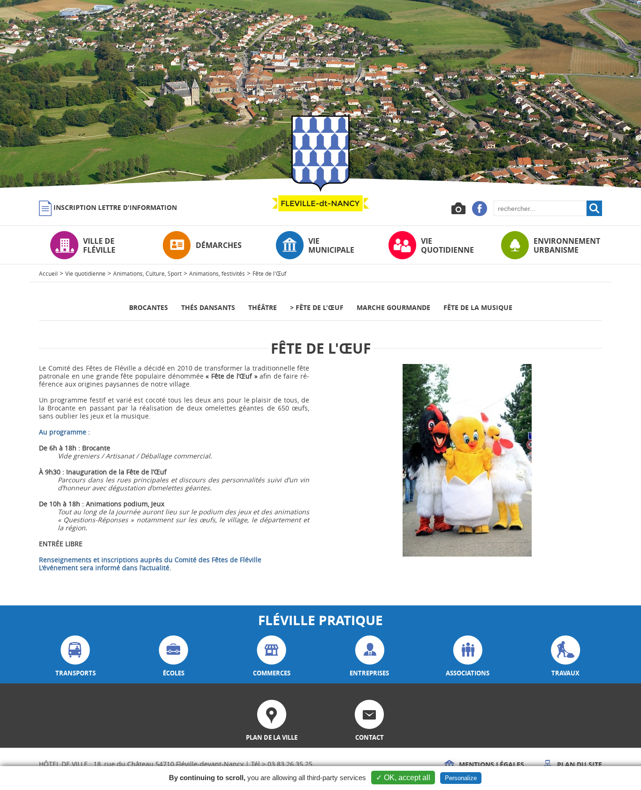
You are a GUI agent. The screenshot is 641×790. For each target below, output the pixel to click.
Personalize (461, 778)
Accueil (48, 273)
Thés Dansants (208, 307)
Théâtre (262, 307)
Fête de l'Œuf (269, 273)
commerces (271, 673)
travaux (565, 673)
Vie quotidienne (85, 273)
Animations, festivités (217, 273)
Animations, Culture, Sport (147, 273)
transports (75, 673)
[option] (320, 94)
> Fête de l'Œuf (316, 307)
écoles (173, 673)
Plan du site (578, 764)
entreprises (369, 673)
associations (467, 673)
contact (369, 737)
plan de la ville (272, 737)
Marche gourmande (393, 307)
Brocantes (148, 307)
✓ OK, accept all (403, 778)
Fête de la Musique (477, 307)
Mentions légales (490, 764)
